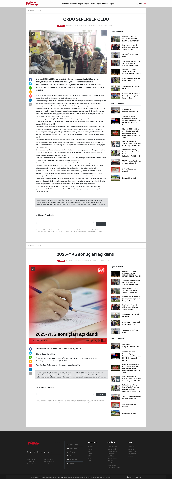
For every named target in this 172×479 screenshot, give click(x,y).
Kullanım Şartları (49, 459)
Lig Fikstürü (111, 456)
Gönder (100, 224)
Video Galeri (74, 448)
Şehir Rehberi (112, 465)
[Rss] (45, 452)
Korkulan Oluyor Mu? (129, 178)
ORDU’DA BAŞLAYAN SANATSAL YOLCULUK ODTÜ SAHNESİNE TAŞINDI (131, 72)
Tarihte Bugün (112, 458)
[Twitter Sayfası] (31, 452)
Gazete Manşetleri (114, 467)
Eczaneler (111, 453)
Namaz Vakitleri (113, 451)
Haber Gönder (48, 464)
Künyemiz (73, 459)
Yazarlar (72, 452)
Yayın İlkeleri (31, 461)
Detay (130, 477)
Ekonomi (73, 4)
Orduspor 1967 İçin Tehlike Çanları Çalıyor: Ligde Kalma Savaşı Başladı (131, 96)
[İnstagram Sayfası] (35, 452)
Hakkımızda (31, 459)
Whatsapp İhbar (49, 461)
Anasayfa (31, 10)
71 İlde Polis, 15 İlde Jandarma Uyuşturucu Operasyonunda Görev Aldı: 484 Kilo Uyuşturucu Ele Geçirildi (131, 121)
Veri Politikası (31, 464)
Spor (99, 4)
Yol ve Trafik (112, 449)
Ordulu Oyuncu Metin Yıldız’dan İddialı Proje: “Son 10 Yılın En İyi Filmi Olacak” (131, 143)
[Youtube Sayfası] (38, 452)
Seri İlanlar (111, 463)
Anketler (131, 449)
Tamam (138, 477)
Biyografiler (132, 451)
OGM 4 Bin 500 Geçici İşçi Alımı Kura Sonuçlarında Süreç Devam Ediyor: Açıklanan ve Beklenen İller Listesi (131, 133)
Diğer (112, 4)
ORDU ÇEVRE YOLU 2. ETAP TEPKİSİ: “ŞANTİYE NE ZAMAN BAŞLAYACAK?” (131, 39)
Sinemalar (111, 460)
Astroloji (131, 456)
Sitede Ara (132, 447)
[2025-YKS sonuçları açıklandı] (68, 304)
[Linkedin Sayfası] (42, 452)
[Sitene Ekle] (52, 452)
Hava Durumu (112, 447)
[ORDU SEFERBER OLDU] (68, 52)
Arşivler (72, 456)
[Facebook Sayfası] (28, 452)
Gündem (65, 4)
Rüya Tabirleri (133, 453)
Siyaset (105, 4)
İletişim (71, 463)
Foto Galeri (74, 444)
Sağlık (80, 4)
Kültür (93, 4)
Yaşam (86, 4)
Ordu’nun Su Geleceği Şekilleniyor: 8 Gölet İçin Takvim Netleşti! (130, 47)
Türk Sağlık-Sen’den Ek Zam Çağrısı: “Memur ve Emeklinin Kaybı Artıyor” (131, 63)
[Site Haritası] (49, 452)
